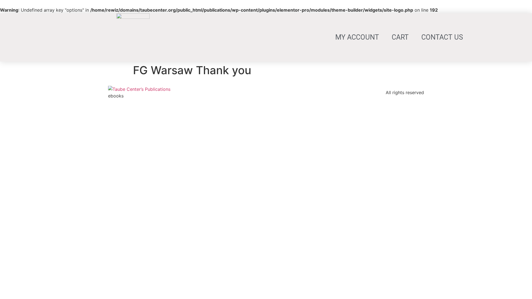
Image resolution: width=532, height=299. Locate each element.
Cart (400, 37)
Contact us (442, 37)
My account (357, 37)
